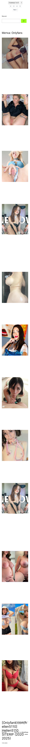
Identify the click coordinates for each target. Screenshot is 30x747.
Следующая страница (21, 722)
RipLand (4, 16)
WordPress (25, 732)
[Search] (24, 21)
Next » (15, 9)
